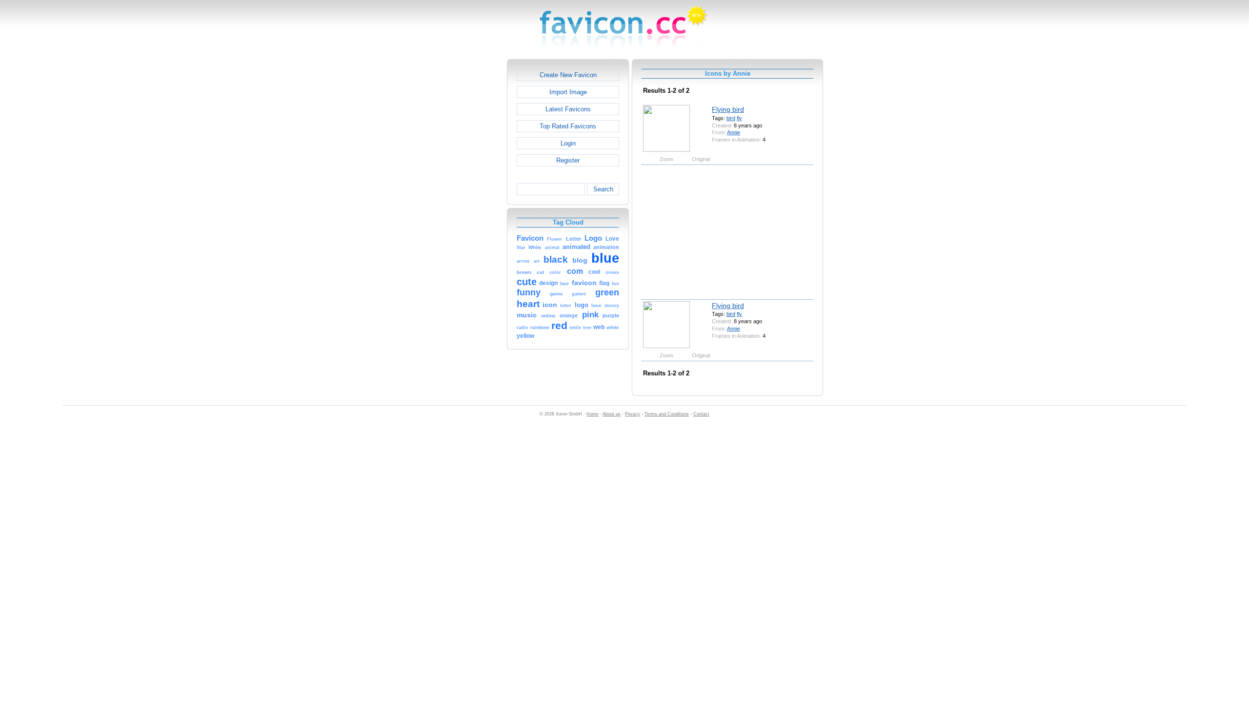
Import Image (568, 92)
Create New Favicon (568, 75)
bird (730, 118)
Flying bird (728, 109)
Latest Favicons (568, 109)
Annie (733, 132)
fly (739, 118)
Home (592, 414)
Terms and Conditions (667, 414)
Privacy (632, 414)
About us (612, 414)
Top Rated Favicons (568, 126)
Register (568, 160)
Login (568, 143)
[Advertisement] (465, 205)
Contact (701, 414)
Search (603, 189)
